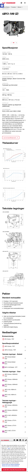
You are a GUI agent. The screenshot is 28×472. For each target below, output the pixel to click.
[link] (2, 6)
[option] (14, 28)
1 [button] (13, 42)
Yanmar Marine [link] (5, 7)
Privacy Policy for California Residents (11, 464)
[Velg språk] (22, 339)
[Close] (26, 443)
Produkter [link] (13, 7)
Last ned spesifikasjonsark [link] (10, 137)
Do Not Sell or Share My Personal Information (14, 469)
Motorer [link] (19, 7)
